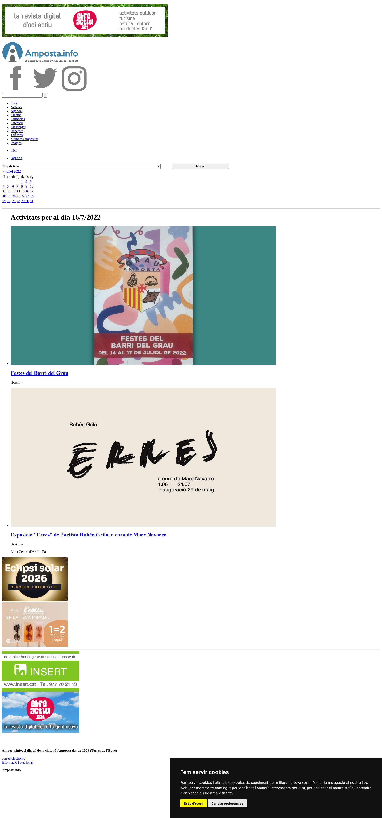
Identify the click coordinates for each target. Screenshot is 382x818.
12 (8, 191)
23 (27, 196)
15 (23, 191)
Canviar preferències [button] (227, 803)
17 (31, 191)
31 (31, 201)
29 (23, 201)
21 (18, 196)
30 (27, 201)
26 (8, 201)
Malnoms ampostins (24, 139)
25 (4, 201)
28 (18, 201)
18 (4, 196)
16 (27, 191)
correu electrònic (13, 758)
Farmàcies (18, 119)
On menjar (18, 127)
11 (4, 191)
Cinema (16, 115)
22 (23, 196)
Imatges (16, 143)
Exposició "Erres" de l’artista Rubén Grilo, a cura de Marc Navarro (88, 535)
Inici (14, 103)
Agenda (16, 111)
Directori (17, 123)
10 (31, 186)
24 (31, 196)
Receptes (17, 131)
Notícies (16, 107)
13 (14, 191)
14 (18, 191)
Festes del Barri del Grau (39, 373)
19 (8, 196)
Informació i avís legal (17, 762)
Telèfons (17, 135)
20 (14, 196)
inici (14, 150)
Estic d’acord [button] (193, 803)
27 (14, 201)
